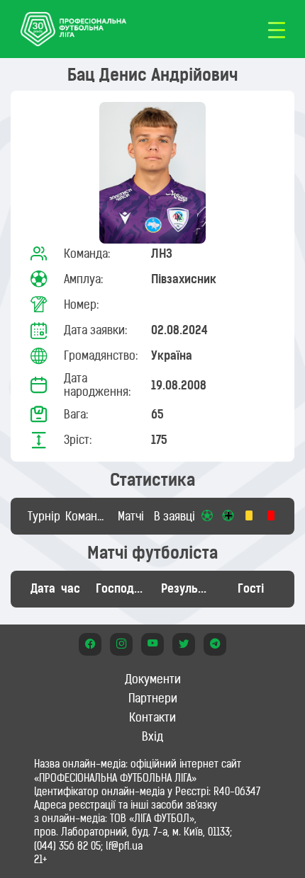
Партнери (152, 698)
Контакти (152, 717)
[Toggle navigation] (276, 29)
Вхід (152, 736)
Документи (153, 679)
